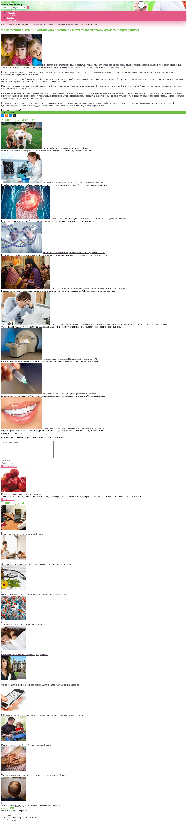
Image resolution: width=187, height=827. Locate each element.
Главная (10, 815)
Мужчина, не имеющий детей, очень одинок (22, 745)
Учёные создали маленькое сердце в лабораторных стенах (78, 183)
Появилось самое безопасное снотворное (20, 654)
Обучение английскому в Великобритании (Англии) (26, 685)
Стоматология (49, 428)
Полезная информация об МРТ (82, 359)
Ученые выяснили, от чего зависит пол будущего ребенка (78, 252)
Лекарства (11, 15)
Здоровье (11, 12)
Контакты (11, 820)
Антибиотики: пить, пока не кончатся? (19, 624)
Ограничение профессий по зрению (18, 534)
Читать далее (8, 499)
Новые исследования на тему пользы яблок (21, 494)
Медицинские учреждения (55, 359)
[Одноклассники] (6, 115)
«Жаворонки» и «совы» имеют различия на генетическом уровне (31, 564)
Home (3, 24)
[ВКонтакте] (2, 115)
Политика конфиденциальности (22, 817)
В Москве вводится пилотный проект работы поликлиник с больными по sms (37, 715)
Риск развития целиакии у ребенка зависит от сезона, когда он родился (93, 218)
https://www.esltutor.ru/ (61, 685)
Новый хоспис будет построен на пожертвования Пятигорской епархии (93, 288)
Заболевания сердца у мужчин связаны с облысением (26, 805)
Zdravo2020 (7, 2)
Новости (10, 24)
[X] (14, 115)
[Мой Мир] (10, 115)
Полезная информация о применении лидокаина (74, 393)
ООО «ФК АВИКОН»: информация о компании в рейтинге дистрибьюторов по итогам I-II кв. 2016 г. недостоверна (114, 324)
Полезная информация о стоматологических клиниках (82, 428)
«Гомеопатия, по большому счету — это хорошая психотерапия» (31, 594)
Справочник (12, 20)
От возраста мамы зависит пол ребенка (69, 148)
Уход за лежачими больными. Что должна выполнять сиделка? (30, 775)
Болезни (10, 17)
